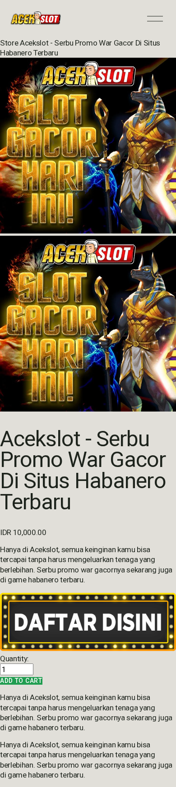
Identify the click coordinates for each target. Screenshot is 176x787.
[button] (21, 681)
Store (9, 42)
